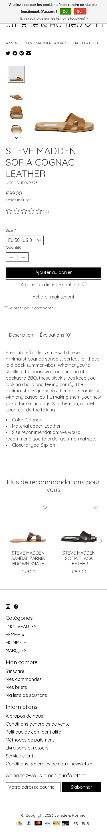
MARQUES (16, 650)
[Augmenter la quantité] (23, 257)
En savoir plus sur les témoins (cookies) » (54, 18)
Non (80, 12)
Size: (11, 230)
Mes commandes (24, 679)
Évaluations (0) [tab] (56, 335)
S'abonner (81, 787)
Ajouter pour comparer (31, 308)
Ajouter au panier (53, 272)
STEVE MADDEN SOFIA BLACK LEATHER (78, 558)
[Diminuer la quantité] (11, 257)
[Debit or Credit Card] (65, 823)
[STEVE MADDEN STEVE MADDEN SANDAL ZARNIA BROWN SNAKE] (28, 524)
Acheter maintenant (53, 297)
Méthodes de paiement (30, 740)
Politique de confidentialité (33, 732)
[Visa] (47, 823)
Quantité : (14, 247)
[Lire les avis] (24, 211)
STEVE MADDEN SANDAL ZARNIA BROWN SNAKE (28, 558)
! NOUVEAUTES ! (22, 626)
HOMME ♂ (16, 642)
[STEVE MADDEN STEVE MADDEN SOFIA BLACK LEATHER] (79, 524)
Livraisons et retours (27, 748)
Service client (19, 756)
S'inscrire (15, 671)
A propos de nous (24, 716)
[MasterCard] (38, 823)
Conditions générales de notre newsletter (49, 764)
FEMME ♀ (15, 634)
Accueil (12, 43)
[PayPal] (29, 823)
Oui (65, 12)
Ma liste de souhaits (26, 695)
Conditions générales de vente (38, 724)
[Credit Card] (19, 823)
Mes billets (16, 687)
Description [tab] (21, 335)
